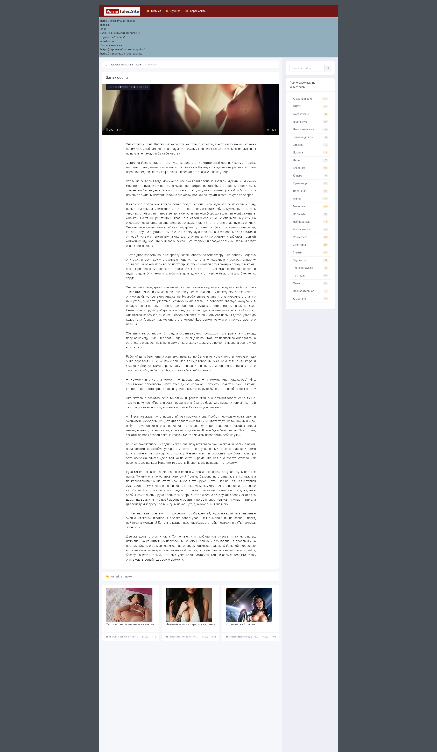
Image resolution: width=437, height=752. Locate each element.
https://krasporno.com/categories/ (121, 53)
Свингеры (310, 244)
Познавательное (310, 291)
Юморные (310, 298)
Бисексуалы (310, 114)
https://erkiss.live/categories (117, 20)
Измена (310, 152)
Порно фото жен (111, 45)
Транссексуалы (310, 268)
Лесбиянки (141, 86)
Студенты (310, 260)
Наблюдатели (310, 221)
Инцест (310, 160)
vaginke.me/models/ (112, 37)
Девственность (310, 129)
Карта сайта (198, 11)
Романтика (127, 86)
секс (103, 29)
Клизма (310, 175)
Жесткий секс (310, 229)
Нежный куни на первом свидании (190, 624)
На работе (310, 214)
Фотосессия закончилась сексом (130, 624)
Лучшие (175, 11)
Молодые (310, 206)
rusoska (105, 24)
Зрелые (310, 144)
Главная (156, 11)
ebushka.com (108, 41)
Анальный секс (310, 98)
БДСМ (310, 106)
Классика (310, 168)
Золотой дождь (310, 137)
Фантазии (114, 86)
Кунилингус (310, 183)
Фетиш (310, 283)
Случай (310, 252)
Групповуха (310, 121)
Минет (310, 198)
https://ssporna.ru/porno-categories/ (122, 49)
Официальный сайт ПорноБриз (120, 33)
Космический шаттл (240, 624)
